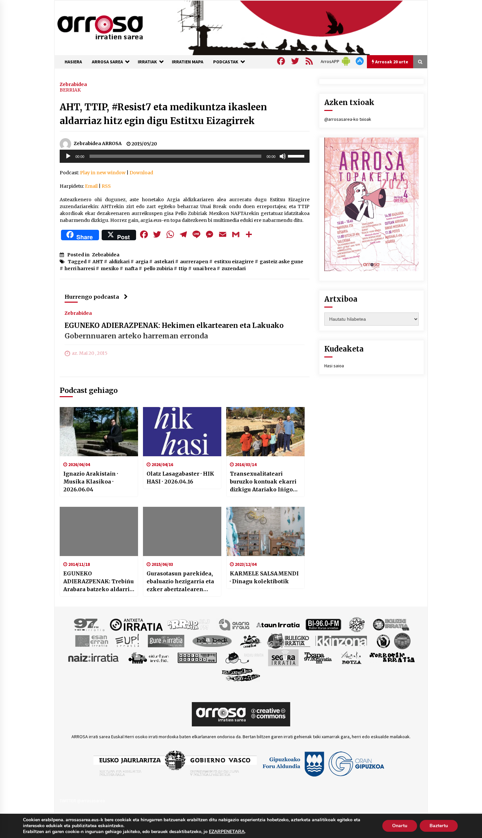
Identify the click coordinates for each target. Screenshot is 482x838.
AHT (97, 262)
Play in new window (103, 173)
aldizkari (119, 262)
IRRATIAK (147, 62)
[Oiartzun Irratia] (149, 657)
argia (141, 262)
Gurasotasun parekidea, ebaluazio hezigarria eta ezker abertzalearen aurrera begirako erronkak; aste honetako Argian (181, 581)
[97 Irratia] (89, 624)
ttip (183, 268)
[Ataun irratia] (278, 624)
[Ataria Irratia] (234, 624)
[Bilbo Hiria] (323, 624)
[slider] (297, 155)
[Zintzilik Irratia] (241, 674)
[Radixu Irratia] (244, 657)
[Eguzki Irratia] (390, 624)
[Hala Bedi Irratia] (212, 641)
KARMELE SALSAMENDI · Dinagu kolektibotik (264, 577)
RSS (106, 186)
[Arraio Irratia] (189, 624)
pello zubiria (158, 268)
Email (91, 186)
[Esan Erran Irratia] (91, 641)
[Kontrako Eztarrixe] (382, 641)
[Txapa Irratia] (318, 657)
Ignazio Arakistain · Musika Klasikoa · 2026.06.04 (90, 481)
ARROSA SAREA (107, 62)
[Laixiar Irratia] (402, 641)
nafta (131, 268)
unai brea (204, 268)
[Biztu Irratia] (357, 624)
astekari (164, 262)
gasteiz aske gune (281, 262)
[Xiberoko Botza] (351, 657)
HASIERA (73, 62)
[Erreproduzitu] (68, 156)
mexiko (110, 268)
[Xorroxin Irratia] (392, 657)
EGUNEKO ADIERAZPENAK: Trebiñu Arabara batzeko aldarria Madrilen (98, 581)
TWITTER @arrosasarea (82, 801)
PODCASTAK (225, 62)
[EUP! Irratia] (127, 641)
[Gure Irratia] (166, 641)
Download (141, 173)
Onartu (399, 826)
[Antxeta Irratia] (136, 624)
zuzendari (234, 268)
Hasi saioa (334, 366)
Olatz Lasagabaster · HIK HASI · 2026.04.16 (180, 477)
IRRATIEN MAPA (187, 62)
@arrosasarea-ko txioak (347, 119)
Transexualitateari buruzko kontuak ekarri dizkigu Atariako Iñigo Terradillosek (263, 481)
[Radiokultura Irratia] (197, 657)
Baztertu (439, 826)
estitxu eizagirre (234, 262)
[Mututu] (282, 156)
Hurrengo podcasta (92, 296)
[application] (185, 156)
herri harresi (80, 268)
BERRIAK (70, 90)
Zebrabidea (73, 84)
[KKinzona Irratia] (342, 641)
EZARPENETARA (227, 832)
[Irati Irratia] (250, 641)
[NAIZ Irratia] (94, 657)
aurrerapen (194, 262)
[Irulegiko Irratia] (288, 641)
